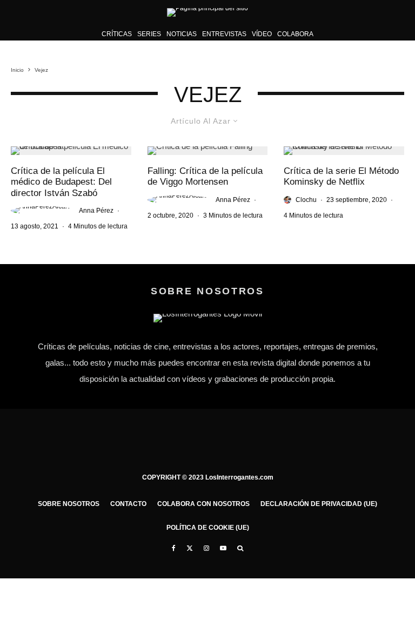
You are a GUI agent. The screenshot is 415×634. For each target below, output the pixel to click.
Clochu (306, 200)
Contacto (128, 504)
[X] (189, 548)
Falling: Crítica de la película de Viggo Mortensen (205, 176)
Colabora (295, 34)
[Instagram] (206, 548)
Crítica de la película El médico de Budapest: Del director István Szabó (61, 182)
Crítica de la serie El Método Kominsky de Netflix (341, 176)
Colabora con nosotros (203, 504)
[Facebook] (173, 548)
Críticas (117, 34)
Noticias (181, 34)
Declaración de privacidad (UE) (318, 504)
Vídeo (262, 34)
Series (149, 34)
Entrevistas (224, 34)
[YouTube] (223, 548)
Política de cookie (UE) (207, 527)
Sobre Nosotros (68, 504)
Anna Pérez (96, 210)
